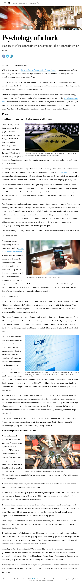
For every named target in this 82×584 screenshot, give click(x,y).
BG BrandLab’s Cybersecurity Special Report (38, 70)
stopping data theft (64, 172)
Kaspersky (32, 3)
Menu (5, 3)
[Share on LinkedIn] (11, 57)
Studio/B (32, 579)
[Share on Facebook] (3, 57)
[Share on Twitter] (7, 57)
